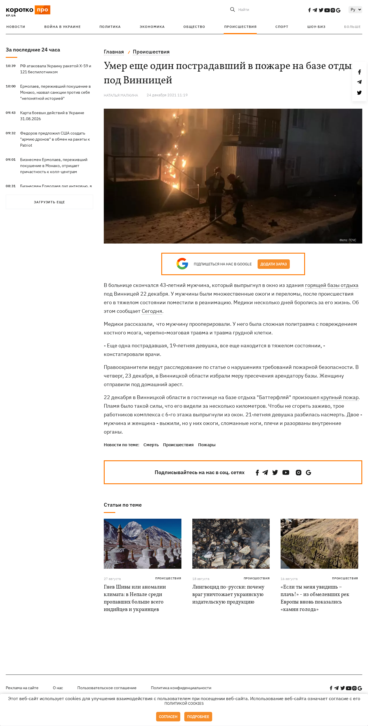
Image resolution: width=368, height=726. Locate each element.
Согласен (168, 716)
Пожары (207, 444)
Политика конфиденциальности (181, 687)
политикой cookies (184, 703)
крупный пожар (340, 397)
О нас (58, 687)
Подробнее (198, 716)
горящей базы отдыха (332, 285)
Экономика (152, 26)
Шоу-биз (316, 26)
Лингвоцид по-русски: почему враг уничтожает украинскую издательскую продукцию (228, 595)
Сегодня (152, 311)
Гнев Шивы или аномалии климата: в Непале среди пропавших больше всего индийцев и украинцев (135, 598)
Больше (352, 26)
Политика (110, 26)
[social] (309, 10)
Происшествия (240, 26)
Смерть (151, 444)
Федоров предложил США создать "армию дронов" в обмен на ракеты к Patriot (55, 139)
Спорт (281, 26)
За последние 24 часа (33, 49)
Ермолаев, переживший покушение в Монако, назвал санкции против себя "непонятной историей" (55, 92)
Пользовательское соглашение (107, 687)
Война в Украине (62, 26)
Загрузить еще (49, 202)
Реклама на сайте (22, 687)
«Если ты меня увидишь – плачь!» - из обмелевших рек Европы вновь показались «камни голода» (315, 598)
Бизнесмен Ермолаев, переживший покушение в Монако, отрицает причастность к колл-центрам (53, 165)
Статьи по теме (123, 504)
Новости (15, 26)
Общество (194, 26)
